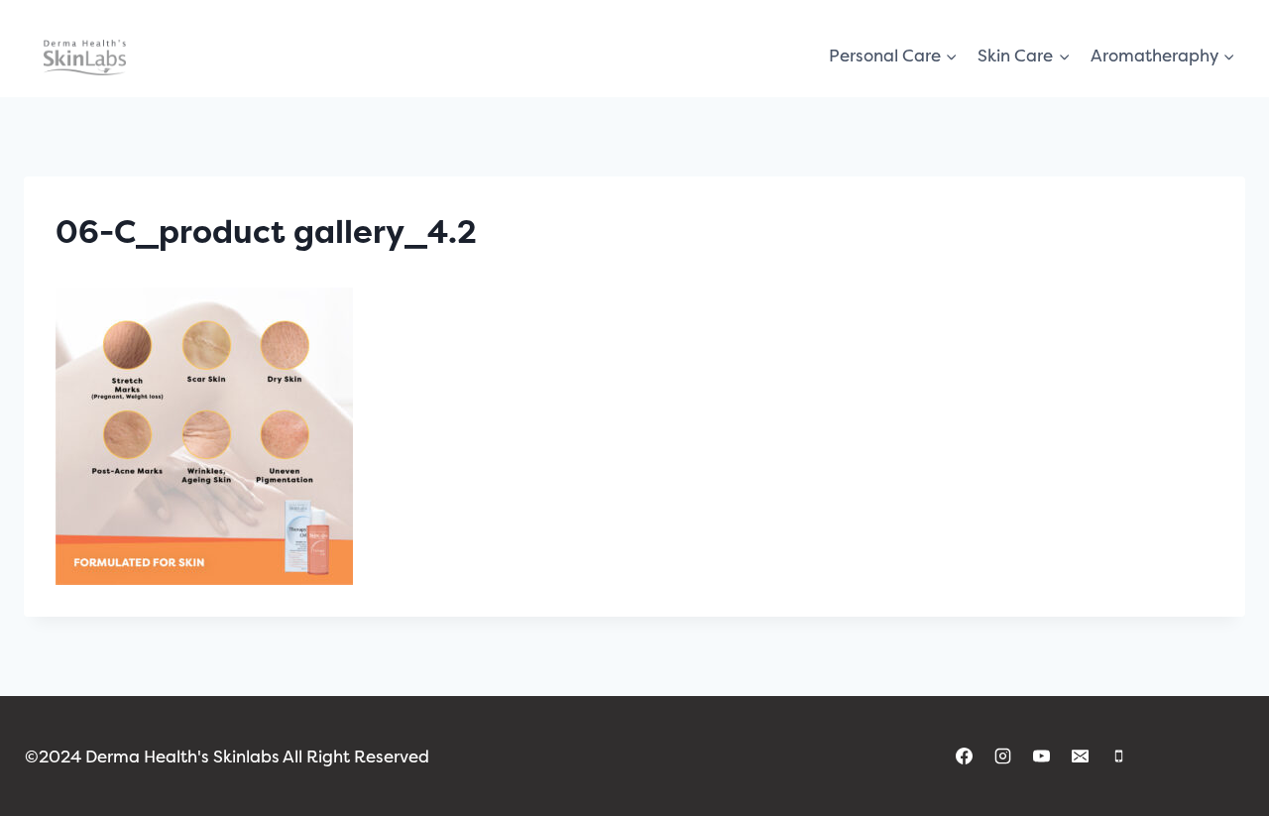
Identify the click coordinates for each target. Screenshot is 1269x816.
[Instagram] (1003, 756)
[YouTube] (1042, 756)
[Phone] (1119, 756)
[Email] (1080, 756)
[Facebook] (964, 756)
